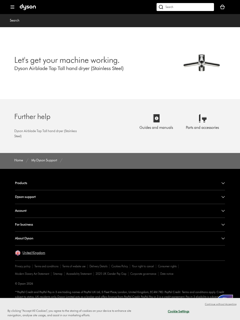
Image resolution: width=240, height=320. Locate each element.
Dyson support (25, 197)
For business (24, 225)
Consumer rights (167, 266)
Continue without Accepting (220, 304)
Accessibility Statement (79, 273)
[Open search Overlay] (185, 7)
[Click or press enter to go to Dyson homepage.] (28, 9)
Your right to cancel (143, 266)
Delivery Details (98, 266)
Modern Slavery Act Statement (32, 273)
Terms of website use (74, 266)
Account (20, 211)
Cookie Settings (178, 311)
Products (21, 183)
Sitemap (57, 273)
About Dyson (24, 238)
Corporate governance (143, 273)
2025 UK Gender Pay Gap (111, 273)
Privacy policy (22, 266)
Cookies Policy (119, 266)
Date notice (166, 273)
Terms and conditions (46, 266)
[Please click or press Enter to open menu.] (12, 7)
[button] (30, 253)
